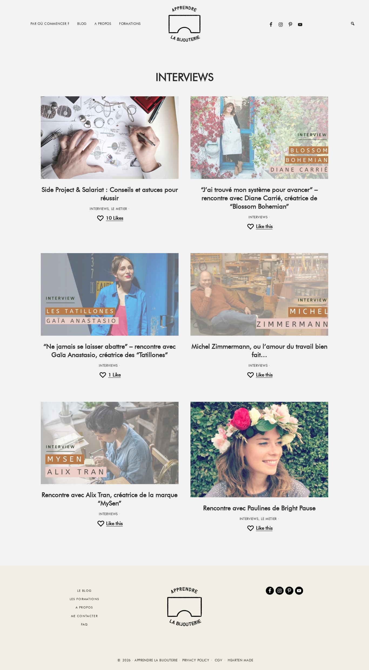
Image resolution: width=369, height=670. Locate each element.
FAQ (84, 624)
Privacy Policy (195, 660)
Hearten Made (240, 660)
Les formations (84, 599)
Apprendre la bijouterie (184, 23)
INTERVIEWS (99, 209)
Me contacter (84, 616)
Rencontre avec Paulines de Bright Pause (259, 508)
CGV (218, 660)
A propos (84, 607)
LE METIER (119, 209)
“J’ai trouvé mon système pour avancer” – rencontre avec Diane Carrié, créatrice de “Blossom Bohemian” (259, 198)
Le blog (84, 591)
